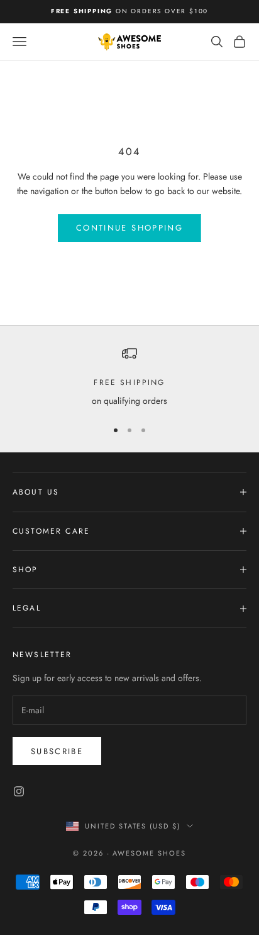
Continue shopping (129, 228)
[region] (129, 377)
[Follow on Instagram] (19, 791)
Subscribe (57, 751)
